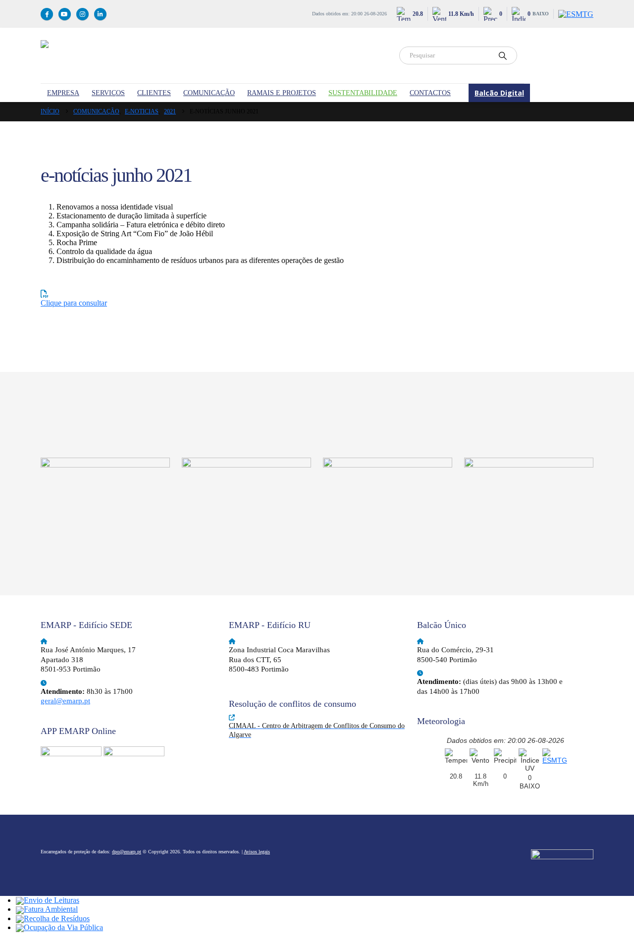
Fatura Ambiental (51, 909)
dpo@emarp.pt (126, 851)
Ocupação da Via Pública (63, 927)
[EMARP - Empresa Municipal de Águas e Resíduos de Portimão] (214, 55)
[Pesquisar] (503, 55)
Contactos (430, 93)
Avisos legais (257, 851)
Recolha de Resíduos (57, 918)
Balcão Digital (499, 93)
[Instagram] (82, 14)
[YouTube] (64, 14)
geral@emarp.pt (65, 701)
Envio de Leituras (51, 900)
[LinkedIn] (100, 14)
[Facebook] (47, 14)
